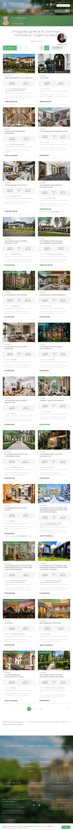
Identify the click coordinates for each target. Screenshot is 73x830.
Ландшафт (14, 359)
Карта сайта (22, 793)
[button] (5, 63)
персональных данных (9, 828)
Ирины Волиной (17, 20)
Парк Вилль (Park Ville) (18, 144)
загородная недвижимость (36, 786)
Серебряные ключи (17, 467)
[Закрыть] (70, 17)
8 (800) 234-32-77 (64, 800)
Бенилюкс (49, 305)
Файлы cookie (36, 800)
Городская (8, 11)
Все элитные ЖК (37, 793)
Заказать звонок (63, 5)
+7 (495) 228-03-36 (61, 783)
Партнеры (44, 771)
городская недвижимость (12, 786)
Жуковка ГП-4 (50, 467)
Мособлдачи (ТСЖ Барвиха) (54, 254)
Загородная (21, 11)
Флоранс (48, 411)
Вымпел (13, 520)
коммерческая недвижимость (61, 786)
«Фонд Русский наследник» (24, 757)
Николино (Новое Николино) (55, 687)
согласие (42, 826)
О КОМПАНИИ (14, 746)
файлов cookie (23, 828)
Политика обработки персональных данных (36, 798)
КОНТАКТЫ (60, 746)
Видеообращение (18, 18)
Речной (48, 634)
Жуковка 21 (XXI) (16, 196)
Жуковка (13, 687)
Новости (43, 766)
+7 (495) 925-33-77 (62, 2)
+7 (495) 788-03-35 (12, 783)
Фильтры (11, 47)
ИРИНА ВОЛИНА (38, 746)
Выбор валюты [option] (17, 47)
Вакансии (31, 771)
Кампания (31, 762)
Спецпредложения (27, 766)
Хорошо (66, 827)
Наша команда (45, 762)
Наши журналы (46, 757)
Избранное (48, 10)
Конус (48, 88)
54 (41, 709)
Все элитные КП (53, 793)
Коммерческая (35, 11)
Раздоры (13, 413)
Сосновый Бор (15, 305)
